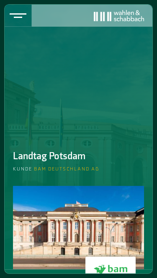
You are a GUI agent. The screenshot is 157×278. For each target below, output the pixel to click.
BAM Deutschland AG (66, 169)
